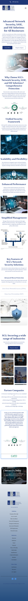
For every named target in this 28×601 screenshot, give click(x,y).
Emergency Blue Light (14, 514)
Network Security (14, 530)
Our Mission (14, 567)
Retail (14, 543)
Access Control (14, 516)
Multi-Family (14, 550)
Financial (14, 545)
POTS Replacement (14, 528)
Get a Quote (14, 571)
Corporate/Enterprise (14, 555)
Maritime (14, 557)
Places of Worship (14, 547)
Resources (14, 569)
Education (14, 538)
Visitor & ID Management (14, 521)
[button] (25, 8)
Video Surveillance (14, 518)
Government (14, 559)
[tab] (14, 280)
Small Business (14, 552)
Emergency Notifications (14, 523)
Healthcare (14, 540)
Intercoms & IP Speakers (14, 526)
